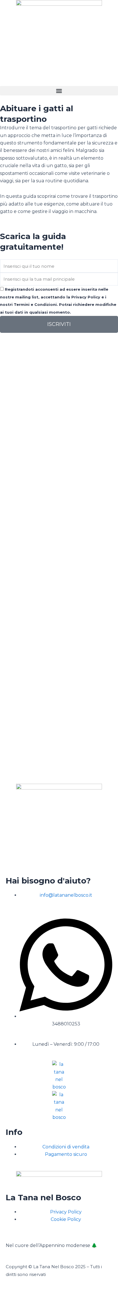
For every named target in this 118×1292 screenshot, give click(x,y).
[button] (59, 90)
